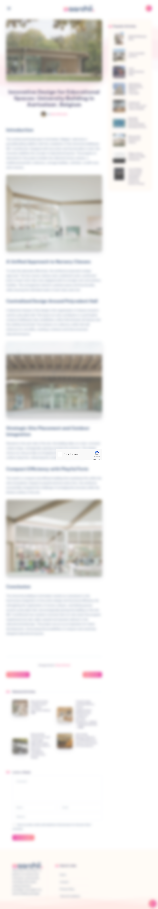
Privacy (94, 459)
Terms (98, 459)
